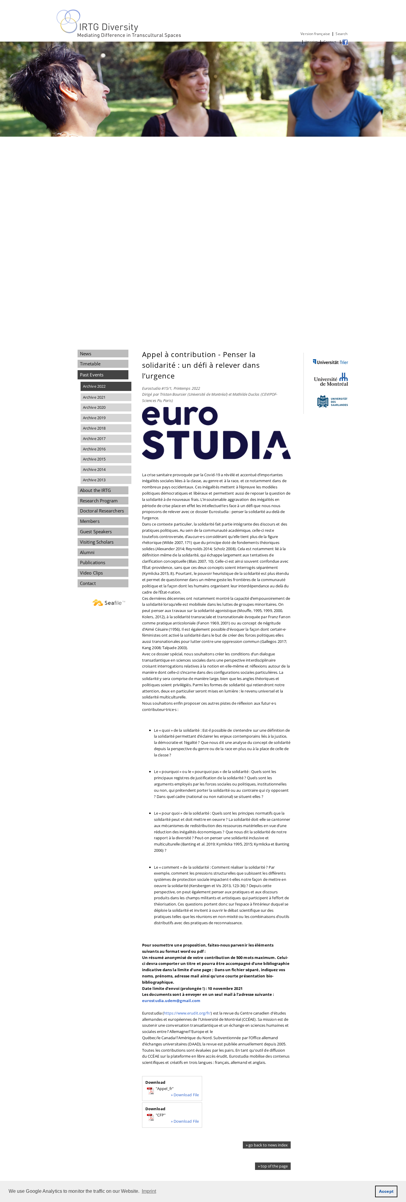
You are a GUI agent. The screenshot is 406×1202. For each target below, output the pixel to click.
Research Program (99, 501)
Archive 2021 (94, 397)
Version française (315, 33)
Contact (330, 41)
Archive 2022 (94, 386)
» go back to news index (267, 1145)
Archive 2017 (94, 438)
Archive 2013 (94, 479)
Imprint (312, 41)
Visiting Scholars (97, 542)
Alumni (87, 552)
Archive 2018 (94, 428)
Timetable (90, 364)
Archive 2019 (94, 417)
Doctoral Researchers (102, 511)
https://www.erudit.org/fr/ (187, 1013)
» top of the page (273, 1166)
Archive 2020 (94, 407)
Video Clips (91, 573)
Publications (92, 562)
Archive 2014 (94, 469)
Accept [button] (386, 1191)
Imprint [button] (149, 1191)
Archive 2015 (94, 459)
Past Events (91, 375)
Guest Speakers (96, 531)
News (85, 354)
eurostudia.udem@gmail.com (171, 1000)
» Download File (185, 1094)
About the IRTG (95, 490)
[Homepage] (119, 37)
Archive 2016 (94, 449)
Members (90, 521)
